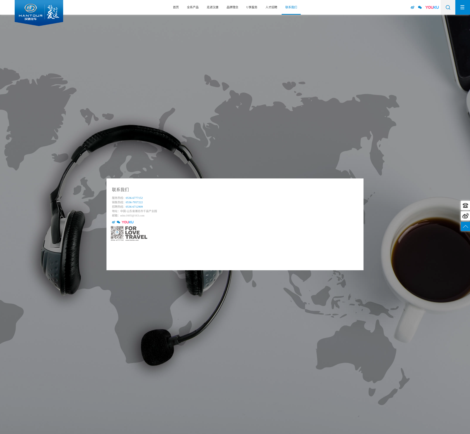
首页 (176, 7)
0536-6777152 (465, 205)
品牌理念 (232, 7)
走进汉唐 (212, 7)
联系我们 (291, 7)
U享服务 (251, 7)
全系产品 (193, 7)
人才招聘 (271, 7)
